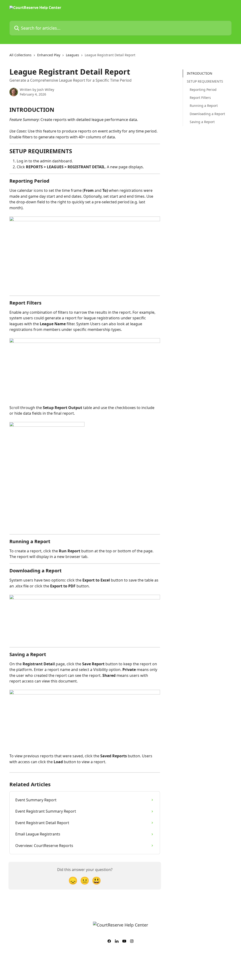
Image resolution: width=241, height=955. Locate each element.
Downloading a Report (207, 114)
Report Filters (200, 97)
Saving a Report (202, 122)
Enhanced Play (48, 55)
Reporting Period (203, 89)
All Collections (20, 55)
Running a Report (204, 105)
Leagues (72, 55)
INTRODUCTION (199, 73)
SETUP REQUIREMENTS (205, 81)
